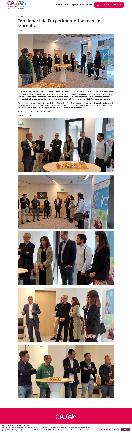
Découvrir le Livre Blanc (111, 5)
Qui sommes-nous (61, 5)
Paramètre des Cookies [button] (104, 429)
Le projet (74, 5)
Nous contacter (86, 5)
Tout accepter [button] (125, 429)
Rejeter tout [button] (116, 429)
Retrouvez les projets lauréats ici (30, 115)
